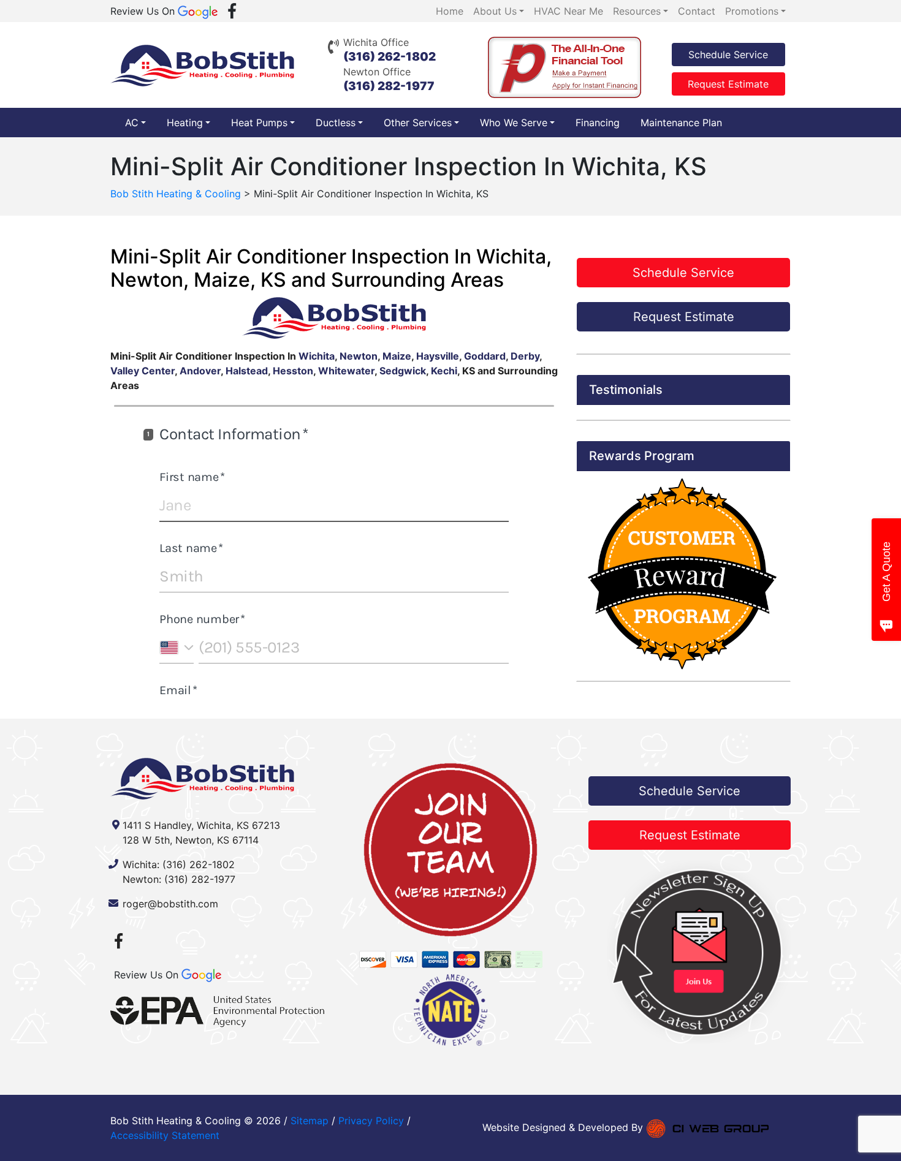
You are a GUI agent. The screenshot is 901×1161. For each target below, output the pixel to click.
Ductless (335, 122)
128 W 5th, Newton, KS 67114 (191, 840)
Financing (598, 122)
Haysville (437, 356)
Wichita (316, 356)
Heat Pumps (259, 122)
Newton (359, 356)
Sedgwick (402, 371)
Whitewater (346, 371)
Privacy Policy (371, 1120)
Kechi (444, 371)
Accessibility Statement (164, 1135)
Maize (396, 356)
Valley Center (142, 371)
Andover (200, 371)
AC (132, 122)
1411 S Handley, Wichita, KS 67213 (201, 825)
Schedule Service (728, 54)
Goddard (485, 356)
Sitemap (310, 1120)
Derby (525, 356)
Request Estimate (728, 84)
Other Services (418, 122)
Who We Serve (513, 122)
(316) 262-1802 (389, 57)
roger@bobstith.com (170, 904)
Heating (185, 122)
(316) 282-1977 (389, 86)
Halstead (247, 371)
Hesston (293, 371)
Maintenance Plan (681, 122)
